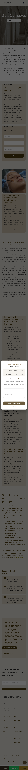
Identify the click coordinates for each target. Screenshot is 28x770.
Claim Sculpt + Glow (14, 403)
